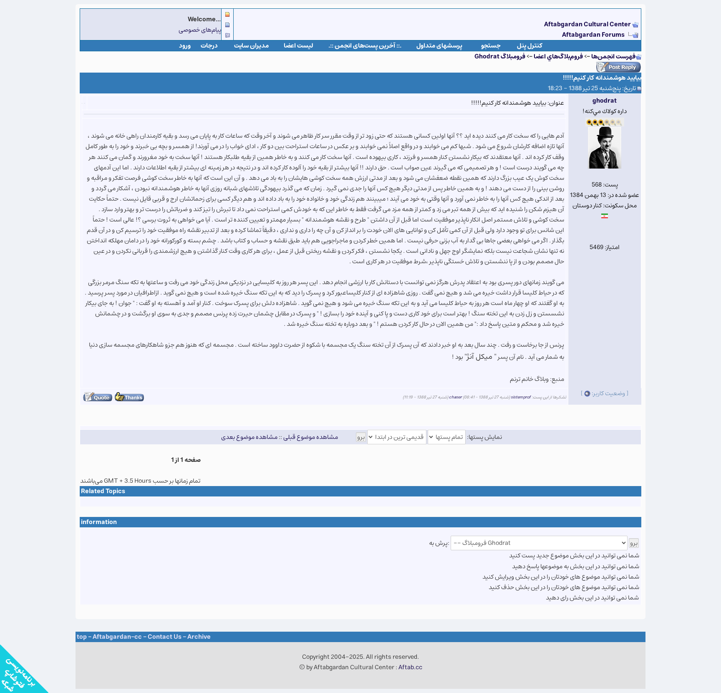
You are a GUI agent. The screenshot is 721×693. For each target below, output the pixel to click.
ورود (185, 45)
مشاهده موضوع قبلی (310, 437)
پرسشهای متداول (439, 45)
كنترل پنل (529, 45)
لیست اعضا (298, 45)
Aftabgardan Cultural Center (588, 24)
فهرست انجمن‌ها (613, 56)
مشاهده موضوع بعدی (249, 437)
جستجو (491, 45)
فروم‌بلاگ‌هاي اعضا (558, 56)
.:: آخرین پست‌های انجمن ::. (364, 45)
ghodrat (604, 100)
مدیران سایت (251, 45)
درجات (209, 45)
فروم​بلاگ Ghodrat (499, 56)
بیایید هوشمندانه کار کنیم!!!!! (602, 77)
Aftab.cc (410, 667)
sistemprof (521, 397)
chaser (455, 397)
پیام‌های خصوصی (200, 29)
